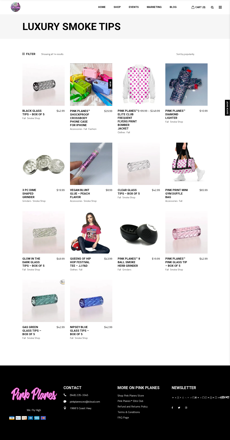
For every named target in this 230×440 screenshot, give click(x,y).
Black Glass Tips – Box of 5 (33, 112)
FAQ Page (123, 417)
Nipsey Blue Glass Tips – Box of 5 (79, 330)
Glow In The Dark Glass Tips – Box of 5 (33, 262)
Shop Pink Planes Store (131, 396)
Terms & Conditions (129, 412)
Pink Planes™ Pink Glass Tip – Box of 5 (176, 262)
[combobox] (191, 56)
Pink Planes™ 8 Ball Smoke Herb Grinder (129, 262)
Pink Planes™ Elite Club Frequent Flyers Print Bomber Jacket (128, 119)
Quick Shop (227, 107)
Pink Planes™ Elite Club (130, 401)
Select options (101, 111)
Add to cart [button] (56, 111)
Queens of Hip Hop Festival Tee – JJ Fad (80, 262)
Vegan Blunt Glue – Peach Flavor (80, 193)
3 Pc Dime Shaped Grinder (29, 193)
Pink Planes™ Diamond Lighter (175, 114)
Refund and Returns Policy (133, 406)
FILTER (30, 54)
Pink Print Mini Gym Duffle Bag (176, 193)
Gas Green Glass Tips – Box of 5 (31, 330)
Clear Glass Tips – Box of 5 (129, 191)
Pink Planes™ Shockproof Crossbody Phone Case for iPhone (80, 118)
